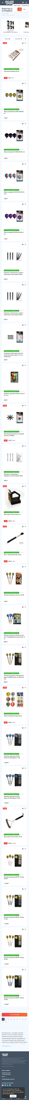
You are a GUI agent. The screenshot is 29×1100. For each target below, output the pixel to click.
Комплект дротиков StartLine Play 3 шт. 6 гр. (14, 394)
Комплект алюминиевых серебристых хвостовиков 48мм (13, 475)
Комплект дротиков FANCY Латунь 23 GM (14, 998)
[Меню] (2, 2)
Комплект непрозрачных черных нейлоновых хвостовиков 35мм (13, 273)
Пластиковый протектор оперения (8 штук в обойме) (14, 434)
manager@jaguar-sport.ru (8, 1079)
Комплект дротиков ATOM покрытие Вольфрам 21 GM (12, 757)
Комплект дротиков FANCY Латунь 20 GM (14, 877)
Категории (17, 38)
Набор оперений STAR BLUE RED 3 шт (14, 233)
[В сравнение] (23, 43)
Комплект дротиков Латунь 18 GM (14, 595)
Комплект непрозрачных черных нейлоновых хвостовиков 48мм (13, 313)
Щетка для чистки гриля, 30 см (13, 836)
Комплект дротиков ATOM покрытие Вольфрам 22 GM (12, 797)
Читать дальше (6, 1046)
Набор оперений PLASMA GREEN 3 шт (14, 112)
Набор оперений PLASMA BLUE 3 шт (14, 152)
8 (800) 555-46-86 (6, 1073)
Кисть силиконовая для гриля (12, 554)
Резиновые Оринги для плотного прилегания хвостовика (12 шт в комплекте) (13, 355)
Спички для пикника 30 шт (11, 71)
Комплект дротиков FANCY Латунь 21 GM (14, 918)
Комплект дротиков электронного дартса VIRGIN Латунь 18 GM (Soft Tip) (14, 677)
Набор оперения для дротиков (13, 716)
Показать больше (14, 1014)
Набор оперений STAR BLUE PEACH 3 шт (14, 193)
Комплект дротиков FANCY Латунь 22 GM (14, 958)
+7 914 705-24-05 (6, 1074)
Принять (13, 1096)
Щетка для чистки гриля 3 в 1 (12, 514)
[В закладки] (25, 43)
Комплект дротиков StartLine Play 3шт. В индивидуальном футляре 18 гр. (14, 637)
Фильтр (7, 38)
